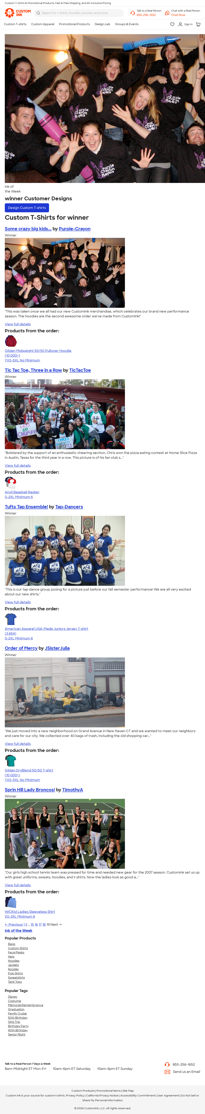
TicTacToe (80, 370)
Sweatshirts (16, 977)
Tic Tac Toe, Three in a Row (33, 370)
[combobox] (79, 13)
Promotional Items (108, 1090)
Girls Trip (14, 1022)
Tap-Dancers (69, 507)
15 (32, 924)
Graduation (16, 1009)
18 (44, 924)
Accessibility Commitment (137, 1095)
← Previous (14, 924)
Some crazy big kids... (28, 229)
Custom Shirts (18, 948)
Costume (14, 1001)
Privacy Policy (75, 1095)
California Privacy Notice (102, 1095)
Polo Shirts (15, 973)
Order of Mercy (21, 648)
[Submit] (38, 13)
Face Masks (16, 952)
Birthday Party (18, 1026)
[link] (18, 13)
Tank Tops (15, 982)
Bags (11, 944)
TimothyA (72, 790)
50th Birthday (17, 1018)
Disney (12, 997)
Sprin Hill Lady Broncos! (30, 790)
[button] (185, 15)
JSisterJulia (57, 648)
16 (36, 924)
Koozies (13, 969)
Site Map (128, 1090)
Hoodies (13, 961)
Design (27, 208)
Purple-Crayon (74, 229)
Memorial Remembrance (25, 1005)
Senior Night (16, 1034)
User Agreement (168, 1095)
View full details (18, 324)
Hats (11, 956)
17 (40, 924)
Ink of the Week (18, 930)
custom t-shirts (55, 1095)
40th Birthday (18, 1030)
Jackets (13, 965)
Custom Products (83, 1090)
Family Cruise (17, 1013)
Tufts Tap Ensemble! (26, 507)
